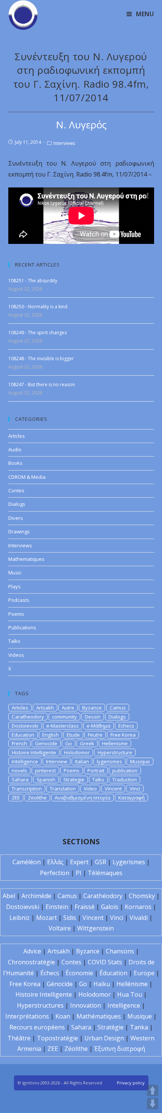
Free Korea (123, 734)
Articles (16, 435)
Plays (14, 586)
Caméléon (26, 862)
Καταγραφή (131, 797)
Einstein (57, 907)
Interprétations (27, 1016)
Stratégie (111, 1027)
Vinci (135, 788)
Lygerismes (129, 862)
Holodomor (77, 752)
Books (15, 463)
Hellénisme (132, 984)
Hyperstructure (115, 752)
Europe (144, 973)
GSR (100, 862)
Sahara (20, 779)
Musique (140, 761)
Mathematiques (26, 559)
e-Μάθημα (98, 725)
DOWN (152, 1103)
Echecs (126, 725)
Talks (14, 641)
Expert (79, 862)
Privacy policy (131, 1083)
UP (152, 1090)
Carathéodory (102, 896)
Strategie (73, 779)
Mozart (46, 918)
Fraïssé (85, 907)
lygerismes (109, 761)
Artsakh (45, 707)
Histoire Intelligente (34, 752)
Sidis (69, 918)
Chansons (120, 951)
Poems (16, 614)
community (64, 716)
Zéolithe (76, 1048)
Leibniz (19, 918)
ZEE (16, 797)
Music (14, 572)
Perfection (54, 873)
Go (68, 743)
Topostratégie (57, 1038)
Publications (22, 627)
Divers (15, 518)
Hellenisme (115, 743)
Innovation (85, 1005)
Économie (79, 973)
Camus (118, 707)
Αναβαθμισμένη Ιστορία (82, 797)
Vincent (113, 788)
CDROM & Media (27, 477)
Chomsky (142, 896)
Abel (9, 896)
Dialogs (16, 504)
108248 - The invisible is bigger (41, 358)
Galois (109, 907)
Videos (16, 655)
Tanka (139, 1027)
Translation (63, 788)
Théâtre (19, 1038)
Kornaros (138, 907)
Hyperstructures (40, 1005)
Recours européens (37, 1027)
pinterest (45, 770)
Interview (56, 761)
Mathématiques (98, 1016)
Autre (68, 707)
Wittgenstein (95, 928)
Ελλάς (55, 862)
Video (90, 788)
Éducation (113, 973)
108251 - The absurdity (32, 280)
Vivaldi (139, 918)
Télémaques (105, 873)
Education (23, 734)
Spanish (46, 779)
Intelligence (25, 761)
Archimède (36, 896)
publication (125, 770)
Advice (32, 951)
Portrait (95, 770)
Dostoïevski (22, 907)
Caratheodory (28, 716)
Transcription (27, 788)
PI (78, 873)
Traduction (124, 779)
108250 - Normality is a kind (37, 306)
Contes (16, 490)
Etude (73, 734)
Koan (62, 1016)
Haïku (101, 984)
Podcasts (18, 600)
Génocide (60, 984)
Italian (82, 761)
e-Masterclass (62, 725)
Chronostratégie (31, 962)
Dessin (93, 716)
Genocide (46, 743)
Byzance (92, 707)
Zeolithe (37, 797)
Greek (87, 743)
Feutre (95, 734)
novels (19, 770)
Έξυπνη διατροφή (119, 1048)
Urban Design (104, 1038)
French (19, 743)
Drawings (19, 531)
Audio (14, 449)
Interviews (64, 143)
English (50, 734)
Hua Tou (129, 994)
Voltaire (60, 928)
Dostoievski (25, 725)
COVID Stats (105, 962)
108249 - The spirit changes (37, 332)
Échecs (49, 973)
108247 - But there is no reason (41, 384)
